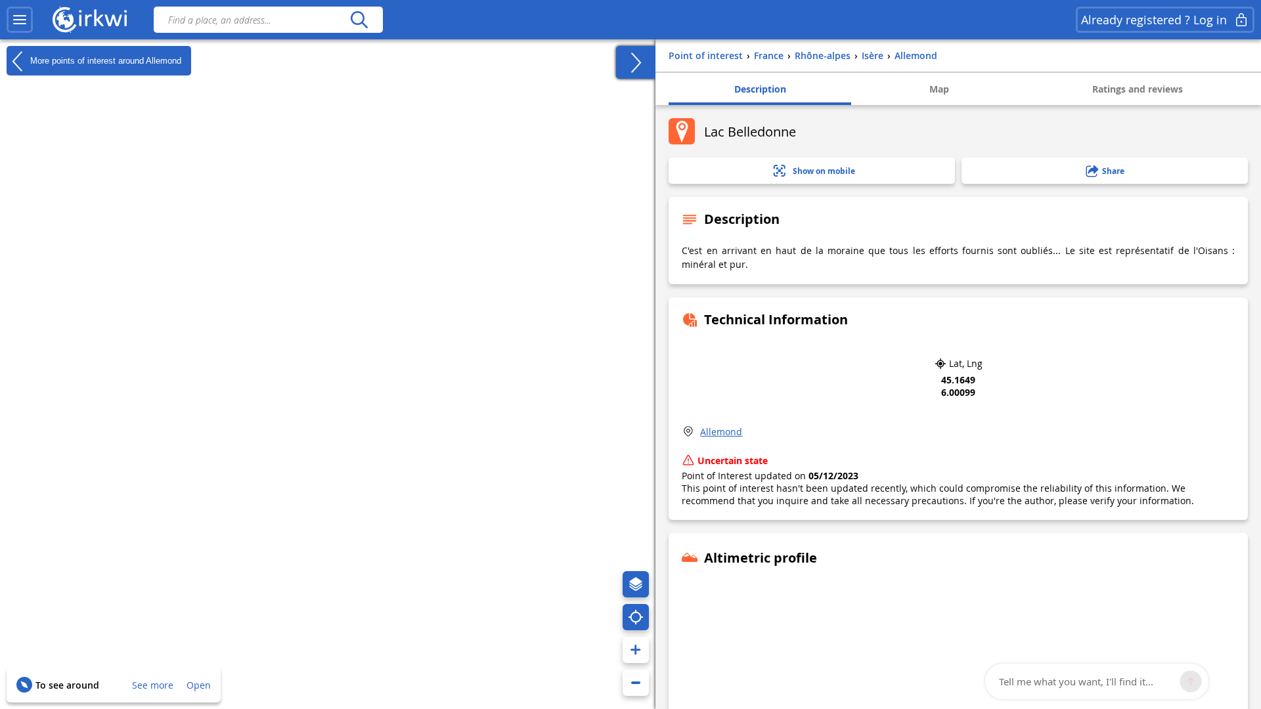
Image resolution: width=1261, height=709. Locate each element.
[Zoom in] (636, 650)
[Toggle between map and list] (635, 62)
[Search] (359, 19)
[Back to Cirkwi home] (90, 20)
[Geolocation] (636, 617)
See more (152, 685)
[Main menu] (20, 20)
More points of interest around (104, 60)
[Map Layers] (636, 584)
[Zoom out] (636, 683)
